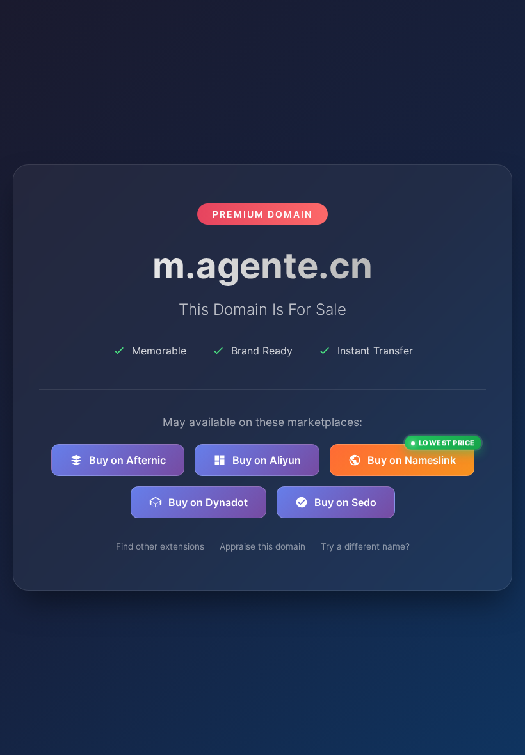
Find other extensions (160, 546)
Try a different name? (365, 546)
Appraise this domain (262, 546)
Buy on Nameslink (421, 455)
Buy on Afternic (127, 460)
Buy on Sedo (345, 502)
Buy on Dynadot (208, 502)
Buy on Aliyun (266, 460)
